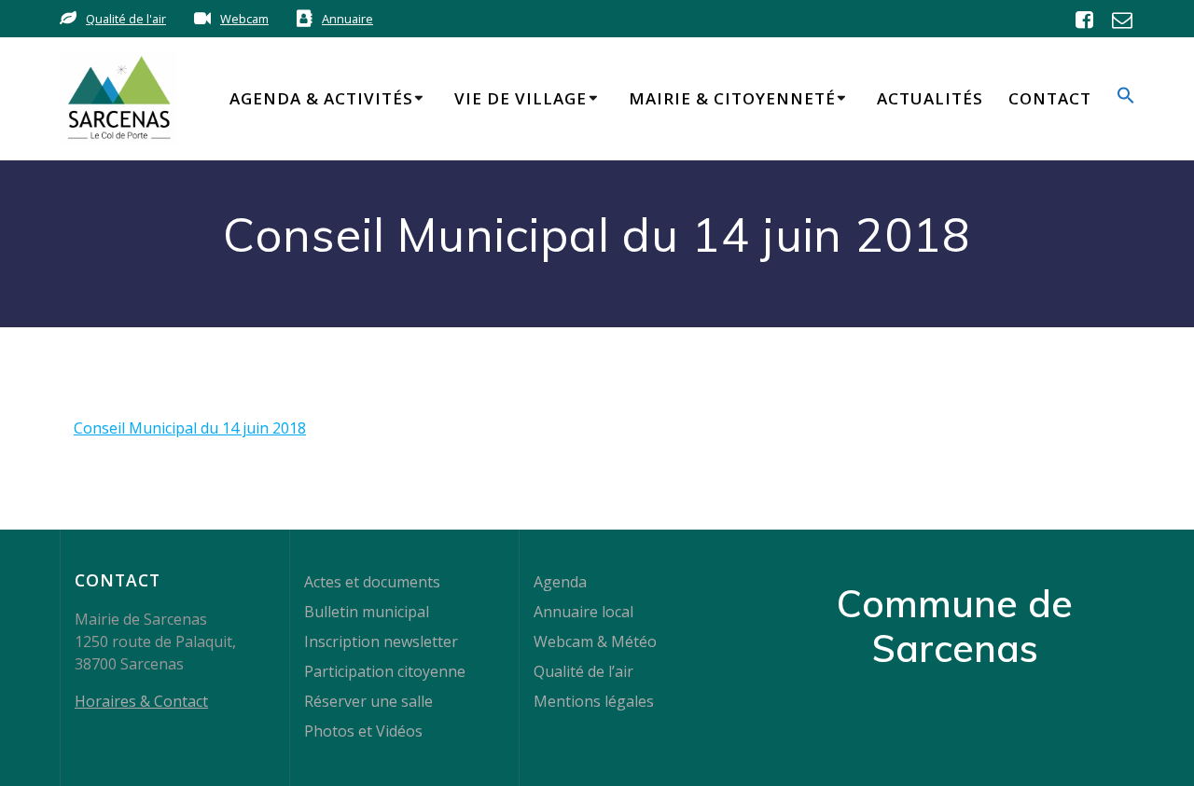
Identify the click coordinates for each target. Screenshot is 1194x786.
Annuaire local (583, 611)
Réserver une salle (368, 701)
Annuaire (347, 18)
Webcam (244, 18)
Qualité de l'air (126, 18)
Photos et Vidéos (363, 731)
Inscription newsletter (381, 641)
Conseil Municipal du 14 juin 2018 (190, 428)
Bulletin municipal (366, 611)
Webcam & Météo (595, 641)
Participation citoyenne (384, 671)
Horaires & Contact (141, 701)
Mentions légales (594, 701)
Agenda (560, 582)
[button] (1126, 98)
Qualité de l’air (583, 671)
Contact (1049, 98)
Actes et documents (372, 582)
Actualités (930, 98)
